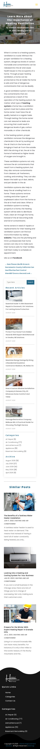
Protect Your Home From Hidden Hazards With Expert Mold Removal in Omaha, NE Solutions (20, 335)
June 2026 (10, 466)
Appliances (10, 448)
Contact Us (10, 701)
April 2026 (9, 473)
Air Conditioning (12, 442)
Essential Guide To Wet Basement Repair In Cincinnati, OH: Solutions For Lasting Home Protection (19, 306)
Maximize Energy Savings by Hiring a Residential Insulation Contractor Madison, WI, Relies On (20, 363)
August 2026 (10, 460)
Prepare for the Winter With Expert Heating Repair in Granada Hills (18, 629)
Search (30, 282)
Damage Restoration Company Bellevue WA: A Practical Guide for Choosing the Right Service (19, 422)
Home (8, 692)
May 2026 (9, 470)
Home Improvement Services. (21, 745)
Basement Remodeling (14, 451)
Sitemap (31, 746)
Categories (10, 696)
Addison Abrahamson (19, 27)
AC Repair (9, 439)
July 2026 (9, 463)
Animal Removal (12, 445)
